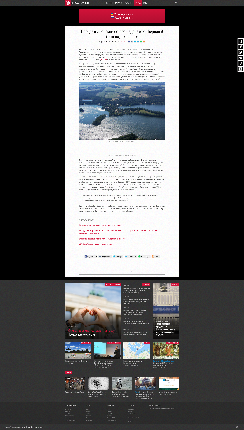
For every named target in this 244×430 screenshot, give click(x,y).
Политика (88, 418)
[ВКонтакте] (240, 58)
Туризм (88, 413)
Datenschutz (131, 413)
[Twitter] (240, 52)
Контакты (67, 413)
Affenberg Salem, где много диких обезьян (95, 244)
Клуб (145, 3)
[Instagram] (240, 69)
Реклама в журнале (70, 420)
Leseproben (131, 409)
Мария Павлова (104, 41)
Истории (109, 3)
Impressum (131, 411)
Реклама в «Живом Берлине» (115, 271)
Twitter (109, 409)
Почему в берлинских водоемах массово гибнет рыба (100, 224)
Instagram (109, 415)
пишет (104, 60)
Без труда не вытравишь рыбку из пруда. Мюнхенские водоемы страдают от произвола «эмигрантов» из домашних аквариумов (118, 232)
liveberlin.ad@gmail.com (129, 155)
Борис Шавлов (104, 367)
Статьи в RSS (111, 418)
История (175, 285)
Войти (129, 421)
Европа (147, 343)
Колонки (128, 3)
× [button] (237, 427)
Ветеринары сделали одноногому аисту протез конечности (102, 238)
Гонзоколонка (86, 343)
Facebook (109, 411)
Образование (89, 420)
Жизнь (88, 411)
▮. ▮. (72, 363)
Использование (69, 415)
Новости (118, 3)
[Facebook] (240, 47)
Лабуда (137, 3)
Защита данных (69, 418)
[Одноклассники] (240, 63)
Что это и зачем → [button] (37, 427)
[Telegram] (240, 41)
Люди (87, 409)
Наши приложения (112, 420)
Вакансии (67, 411)
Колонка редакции (113, 285)
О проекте (68, 409)
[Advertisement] (122, 149)
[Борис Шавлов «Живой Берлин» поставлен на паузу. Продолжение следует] (93, 338)
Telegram (109, 413)
